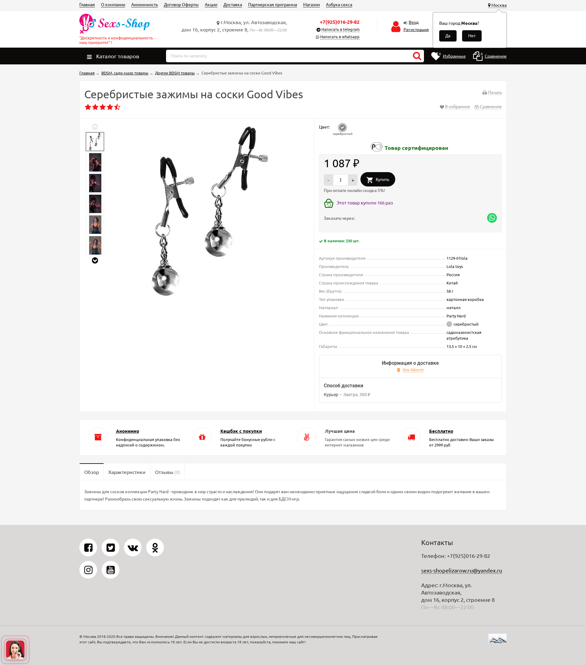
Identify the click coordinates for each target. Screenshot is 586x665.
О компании (113, 4)
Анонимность (144, 4)
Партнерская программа (272, 4)
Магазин (311, 4)
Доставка (232, 4)
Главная (87, 4)
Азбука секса (339, 4)
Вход (413, 22)
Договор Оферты (181, 4)
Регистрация (416, 29)
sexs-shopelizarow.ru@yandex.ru (461, 570)
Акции (211, 4)
